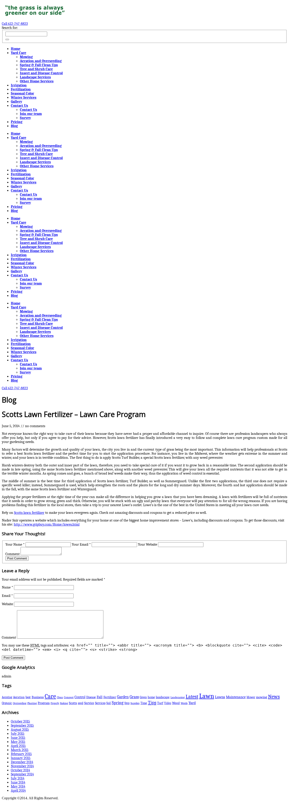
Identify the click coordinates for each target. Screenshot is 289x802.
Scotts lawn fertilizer (29, 513)
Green (143, 697)
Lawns (220, 697)
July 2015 (17, 734)
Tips (152, 702)
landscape (163, 697)
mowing (261, 697)
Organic (7, 703)
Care (50, 696)
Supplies (135, 703)
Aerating (7, 697)
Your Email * (81, 544)
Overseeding (19, 703)
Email (7, 596)
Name (7, 587)
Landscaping (177, 697)
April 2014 (18, 790)
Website (7, 604)
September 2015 (22, 725)
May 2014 (18, 786)
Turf (160, 703)
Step (127, 703)
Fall (100, 697)
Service (89, 703)
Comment (12, 554)
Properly (55, 703)
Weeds (184, 703)
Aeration (19, 697)
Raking (64, 703)
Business (38, 697)
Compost (69, 697)
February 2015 (21, 754)
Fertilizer (109, 697)
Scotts (73, 703)
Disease (91, 697)
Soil (108, 703)
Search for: (10, 28)
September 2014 (22, 774)
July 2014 (17, 778)
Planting (32, 703)
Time (143, 703)
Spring (118, 702)
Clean (60, 697)
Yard (192, 703)
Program (44, 703)
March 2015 (19, 750)
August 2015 (20, 730)
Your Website (147, 544)
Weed (176, 703)
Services (100, 703)
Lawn (206, 696)
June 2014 (18, 782)
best (28, 697)
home (151, 697)
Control (80, 697)
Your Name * (15, 544)
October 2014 (20, 770)
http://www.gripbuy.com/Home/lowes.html (46, 524)
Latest (192, 697)
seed (80, 703)
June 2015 (18, 738)
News (274, 697)
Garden (123, 697)
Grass (134, 696)
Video (167, 703)
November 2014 (22, 766)
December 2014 (22, 762)
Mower (251, 697)
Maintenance (236, 697)
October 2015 (20, 721)
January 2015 (20, 758)
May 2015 (18, 742)
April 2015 (18, 746)
